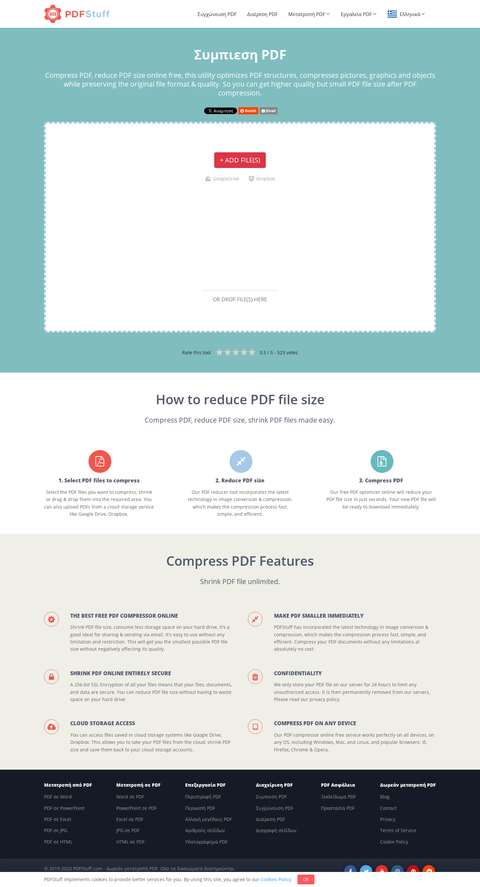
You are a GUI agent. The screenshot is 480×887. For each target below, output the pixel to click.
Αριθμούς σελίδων (205, 830)
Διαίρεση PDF (262, 14)
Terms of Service (398, 830)
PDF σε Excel (57, 819)
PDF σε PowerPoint (64, 808)
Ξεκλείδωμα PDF (338, 797)
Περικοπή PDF (200, 808)
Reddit (250, 110)
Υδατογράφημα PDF (206, 842)
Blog (385, 797)
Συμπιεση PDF (271, 797)
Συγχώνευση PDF (217, 14)
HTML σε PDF (130, 842)
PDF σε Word (58, 797)
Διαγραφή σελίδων (276, 830)
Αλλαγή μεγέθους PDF (208, 819)
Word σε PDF (130, 797)
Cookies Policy (276, 879)
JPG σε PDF (127, 830)
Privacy (387, 819)
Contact (388, 808)
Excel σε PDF (129, 819)
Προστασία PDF (338, 808)
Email (270, 110)
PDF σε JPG (55, 830)
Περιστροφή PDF (203, 797)
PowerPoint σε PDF (136, 808)
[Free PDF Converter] (78, 14)
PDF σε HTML (58, 842)
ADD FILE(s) (240, 160)
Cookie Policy (394, 842)
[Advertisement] (240, 236)
